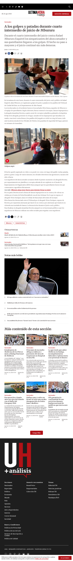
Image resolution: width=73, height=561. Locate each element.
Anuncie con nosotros (34, 482)
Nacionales (7, 22)
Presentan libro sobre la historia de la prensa (21, 308)
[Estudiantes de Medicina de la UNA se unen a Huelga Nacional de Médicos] (14, 339)
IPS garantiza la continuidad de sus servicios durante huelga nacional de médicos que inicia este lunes (57, 402)
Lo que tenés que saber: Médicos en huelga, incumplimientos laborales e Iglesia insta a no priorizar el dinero (58, 354)
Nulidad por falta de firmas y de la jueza (19, 303)
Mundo (6, 233)
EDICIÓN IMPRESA (62, 14)
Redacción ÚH (23, 248)
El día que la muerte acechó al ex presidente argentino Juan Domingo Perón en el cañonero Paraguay (36, 314)
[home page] (36, 14)
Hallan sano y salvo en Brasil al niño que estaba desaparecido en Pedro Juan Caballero (36, 400)
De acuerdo (65, 558)
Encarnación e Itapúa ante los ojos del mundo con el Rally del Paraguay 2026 (14, 400)
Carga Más (36, 433)
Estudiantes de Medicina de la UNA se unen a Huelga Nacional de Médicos (14, 353)
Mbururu (9, 223)
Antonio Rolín (20, 426)
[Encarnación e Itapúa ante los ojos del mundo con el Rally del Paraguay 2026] (14, 387)
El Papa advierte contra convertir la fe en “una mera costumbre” (28, 297)
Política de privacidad (41, 559)
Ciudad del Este (20, 223)
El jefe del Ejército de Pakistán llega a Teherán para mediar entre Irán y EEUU (29, 235)
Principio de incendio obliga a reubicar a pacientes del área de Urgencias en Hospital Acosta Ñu (35, 354)
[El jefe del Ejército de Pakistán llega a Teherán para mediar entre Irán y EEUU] (65, 234)
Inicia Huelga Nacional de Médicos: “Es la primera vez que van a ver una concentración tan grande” (27, 245)
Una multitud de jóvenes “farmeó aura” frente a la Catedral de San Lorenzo (31, 320)
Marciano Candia (41, 416)
